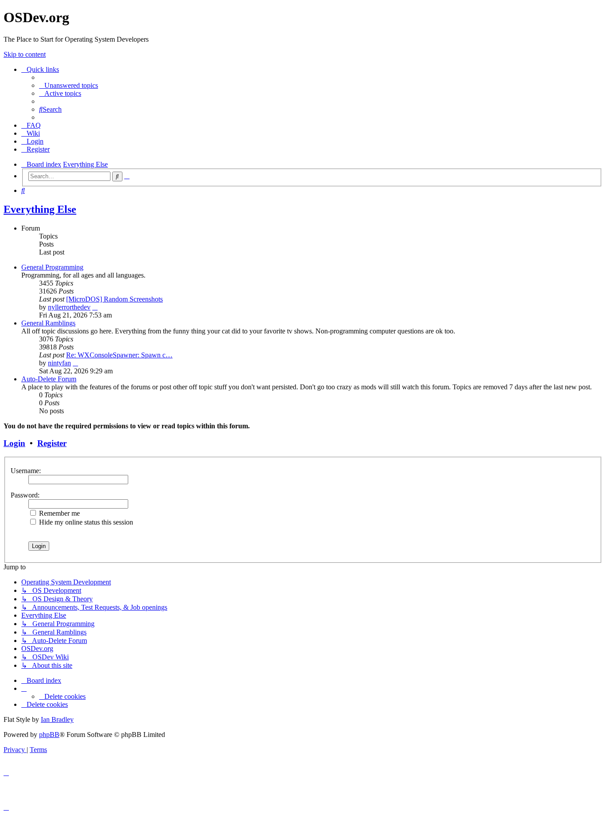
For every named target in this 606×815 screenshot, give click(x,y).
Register (52, 443)
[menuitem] (68, 85)
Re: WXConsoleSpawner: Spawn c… (119, 355)
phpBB (49, 734)
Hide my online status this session (85, 522)
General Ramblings (48, 323)
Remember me (58, 513)
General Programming (52, 267)
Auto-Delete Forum (48, 379)
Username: (26, 470)
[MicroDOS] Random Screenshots (114, 299)
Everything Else (40, 209)
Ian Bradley (57, 719)
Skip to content (25, 54)
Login (14, 443)
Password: (25, 495)
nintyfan (59, 363)
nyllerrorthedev (69, 307)
